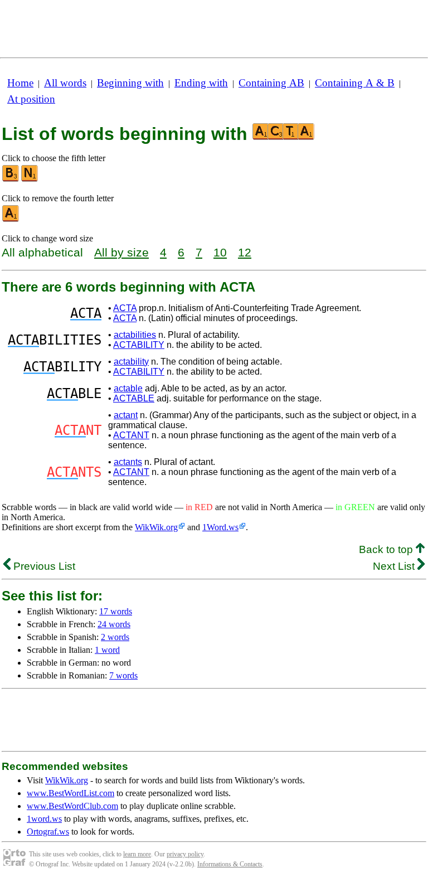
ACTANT (131, 435)
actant (126, 415)
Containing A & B (355, 83)
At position (31, 99)
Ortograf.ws (48, 831)
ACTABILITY (138, 345)
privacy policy (185, 854)
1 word (107, 650)
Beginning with (130, 83)
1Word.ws (220, 527)
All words (65, 83)
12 (244, 252)
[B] (11, 179)
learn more (137, 854)
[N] (30, 179)
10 (220, 252)
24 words (114, 624)
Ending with (201, 83)
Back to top (387, 549)
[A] (11, 219)
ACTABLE (133, 398)
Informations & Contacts (229, 864)
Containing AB (271, 83)
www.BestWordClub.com (72, 806)
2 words (115, 637)
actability (131, 361)
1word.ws (44, 818)
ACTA (125, 308)
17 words (115, 611)
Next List (395, 566)
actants (128, 462)
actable (128, 388)
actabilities (135, 335)
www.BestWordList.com (70, 793)
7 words (123, 675)
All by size (121, 252)
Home (20, 83)
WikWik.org (156, 527)
